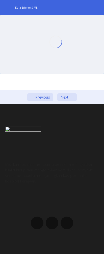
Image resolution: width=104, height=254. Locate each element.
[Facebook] (37, 223)
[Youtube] (67, 223)
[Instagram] (52, 223)
